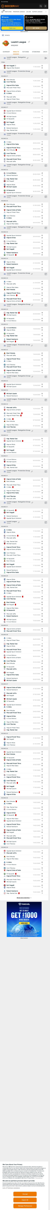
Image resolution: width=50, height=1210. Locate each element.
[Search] (41, 6)
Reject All (25, 1200)
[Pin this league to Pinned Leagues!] (29, 42)
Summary (6, 52)
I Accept (25, 1194)
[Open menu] (45, 6)
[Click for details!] (24, 67)
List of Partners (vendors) (11, 1188)
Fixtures (25, 52)
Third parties (38, 1178)
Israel (7, 35)
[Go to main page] (11, 6)
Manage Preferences (25, 1206)
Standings (36, 52)
